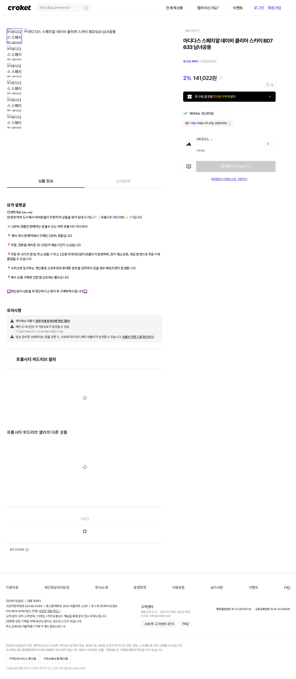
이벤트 (253, 587)
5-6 (63, 626)
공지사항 (216, 587)
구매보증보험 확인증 (55, 658)
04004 (16, 626)
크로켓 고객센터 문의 (159, 624)
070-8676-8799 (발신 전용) (22, 611)
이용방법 (178, 587)
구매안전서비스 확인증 (22, 658)
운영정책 (139, 587)
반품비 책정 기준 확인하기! (138, 337)
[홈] (19, 7)
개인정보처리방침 (56, 587)
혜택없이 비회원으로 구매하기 (229, 179)
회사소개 (101, 587)
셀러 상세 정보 (17, 549)
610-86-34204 (33, 606)
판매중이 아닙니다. (236, 166)
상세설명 (123, 181)
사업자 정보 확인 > (49, 611)
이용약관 (12, 587)
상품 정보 (45, 181)
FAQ (287, 587)
